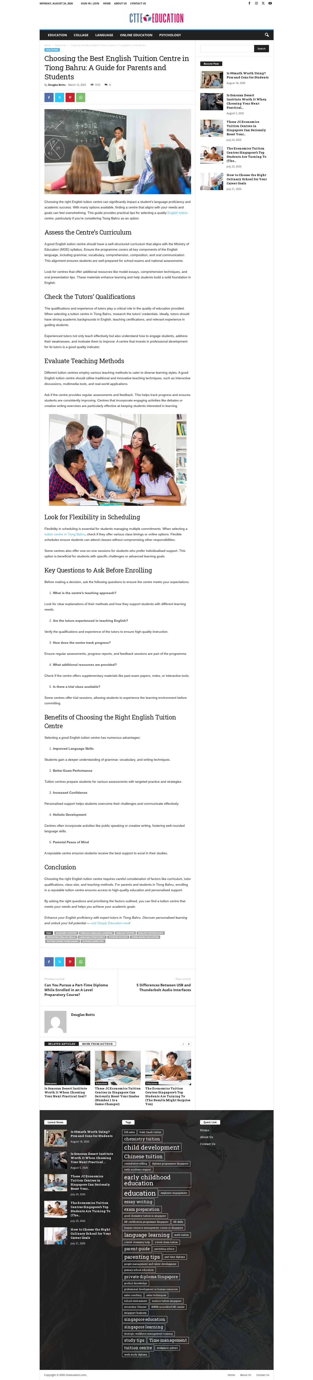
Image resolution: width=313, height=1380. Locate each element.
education (140, 1193)
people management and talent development (150, 1264)
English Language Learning (97, 933)
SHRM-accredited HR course (167, 1306)
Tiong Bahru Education (145, 937)
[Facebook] (249, 3)
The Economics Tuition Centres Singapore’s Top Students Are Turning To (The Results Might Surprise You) (167, 1096)
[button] (267, 35)
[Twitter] (263, 3)
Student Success (118, 937)
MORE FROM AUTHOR (97, 1043)
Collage (81, 35)
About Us (120, 3)
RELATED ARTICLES (61, 1043)
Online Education (136, 35)
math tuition (181, 1234)
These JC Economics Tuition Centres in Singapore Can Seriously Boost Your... (246, 128)
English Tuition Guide (150, 933)
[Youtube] (270, 3)
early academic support (137, 1169)
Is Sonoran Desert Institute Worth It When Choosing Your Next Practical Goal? (65, 1092)
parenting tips (142, 1256)
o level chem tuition (166, 1242)
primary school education (139, 1270)
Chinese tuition (143, 1156)
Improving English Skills (61, 937)
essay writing (138, 1201)
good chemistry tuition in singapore (145, 1215)
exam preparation (142, 1209)
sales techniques (156, 1295)
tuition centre (138, 1347)
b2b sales (129, 1132)
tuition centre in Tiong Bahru (64, 534)
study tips (134, 1340)
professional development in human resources (151, 1289)
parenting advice (164, 1248)
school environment (135, 1301)
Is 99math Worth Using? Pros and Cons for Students (248, 75)
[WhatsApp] (80, 97)
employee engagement (174, 1193)
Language (104, 35)
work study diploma (135, 1354)
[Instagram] (256, 3)
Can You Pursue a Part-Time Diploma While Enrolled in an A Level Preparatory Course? (76, 990)
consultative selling (135, 1163)
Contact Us (138, 3)
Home (107, 3)
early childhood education (147, 1180)
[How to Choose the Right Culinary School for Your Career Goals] (211, 181)
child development (151, 1147)
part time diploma (175, 1256)
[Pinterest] (70, 97)
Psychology (170, 35)
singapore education (144, 1319)
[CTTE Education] (157, 18)
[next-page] (189, 1044)
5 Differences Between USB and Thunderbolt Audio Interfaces (164, 987)
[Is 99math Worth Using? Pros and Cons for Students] (211, 79)
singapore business (135, 1312)
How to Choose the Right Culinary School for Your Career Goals (247, 179)
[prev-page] (183, 1044)
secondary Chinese (135, 1306)
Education (57, 35)
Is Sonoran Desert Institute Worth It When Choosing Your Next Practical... (246, 101)
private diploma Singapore (151, 1276)
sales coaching (133, 1295)
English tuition (177, 213)
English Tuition (125, 933)
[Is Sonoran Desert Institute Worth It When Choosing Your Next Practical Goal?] (67, 1068)
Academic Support (66, 933)
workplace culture (167, 1348)
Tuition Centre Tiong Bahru (62, 941)
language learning (147, 1234)
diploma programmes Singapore (170, 1163)
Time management (168, 1340)
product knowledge (135, 1283)
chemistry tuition (142, 1139)
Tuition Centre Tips (93, 941)
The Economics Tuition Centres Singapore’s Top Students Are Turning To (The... (246, 154)
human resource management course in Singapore (153, 1227)
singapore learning (143, 1327)
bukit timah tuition (150, 1132)
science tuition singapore (166, 1301)
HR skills (178, 1221)
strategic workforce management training (148, 1333)
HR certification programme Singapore (146, 1221)
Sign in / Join (90, 3)
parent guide (137, 1248)
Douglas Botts (56, 84)
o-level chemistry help (137, 1242)
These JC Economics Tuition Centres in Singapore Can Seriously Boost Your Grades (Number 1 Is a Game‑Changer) (118, 1096)
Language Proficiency (92, 937)
